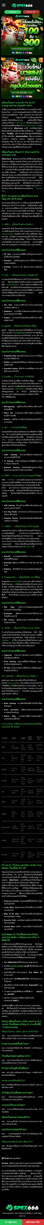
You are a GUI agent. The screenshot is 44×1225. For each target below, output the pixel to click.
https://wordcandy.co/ (30, 125)
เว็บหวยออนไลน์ (19, 333)
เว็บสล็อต (11, 480)
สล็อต (4, 440)
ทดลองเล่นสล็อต (8, 234)
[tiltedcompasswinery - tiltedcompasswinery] (22, 5)
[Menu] (4, 4)
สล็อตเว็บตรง (21, 123)
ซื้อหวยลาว (28, 547)
